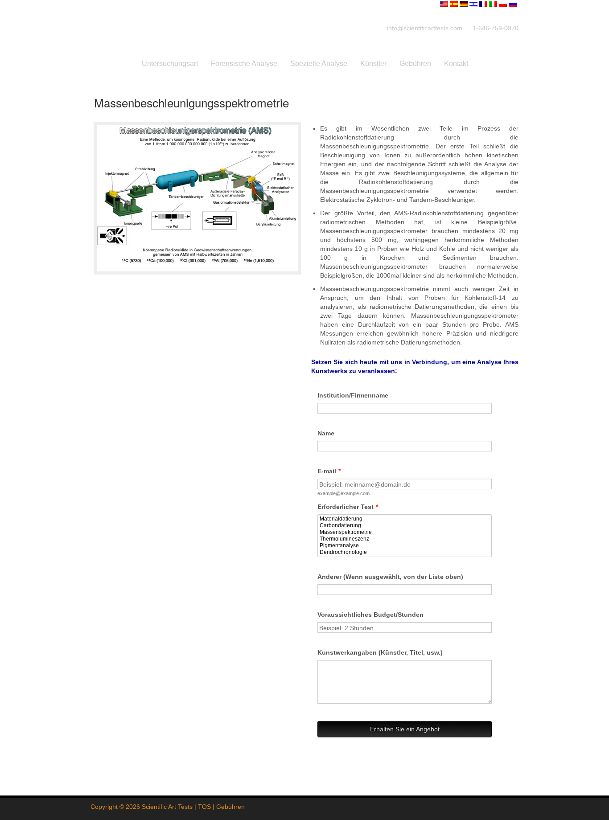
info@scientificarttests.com (424, 28)
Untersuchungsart (170, 63)
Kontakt (456, 63)
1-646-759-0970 (495, 28)
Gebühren (415, 63)
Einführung (111, 63)
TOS (204, 806)
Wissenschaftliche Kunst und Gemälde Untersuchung (224, 28)
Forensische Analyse (244, 63)
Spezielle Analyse (318, 63)
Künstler (373, 63)
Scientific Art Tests (167, 806)
